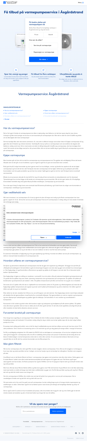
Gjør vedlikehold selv (11, 113)
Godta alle (68, 237)
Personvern (70, 438)
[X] (79, 433)
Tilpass (42, 237)
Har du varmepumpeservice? (14, 110)
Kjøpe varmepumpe (51, 110)
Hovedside (26, 421)
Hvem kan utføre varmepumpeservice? (57, 113)
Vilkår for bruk (80, 438)
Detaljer (75, 232)
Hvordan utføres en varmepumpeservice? (18, 116)
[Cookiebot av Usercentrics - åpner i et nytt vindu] (73, 206)
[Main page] (11, 2)
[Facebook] (76, 433)
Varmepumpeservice (37, 421)
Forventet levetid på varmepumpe (55, 116)
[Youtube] (83, 433)
